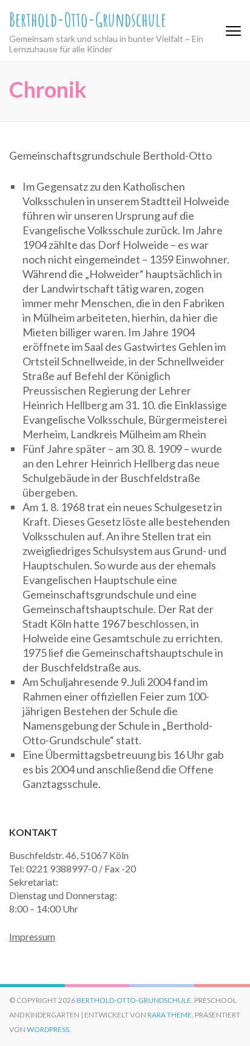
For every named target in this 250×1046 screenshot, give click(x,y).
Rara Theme (169, 1014)
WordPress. (49, 1029)
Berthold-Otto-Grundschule (87, 19)
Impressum (32, 936)
